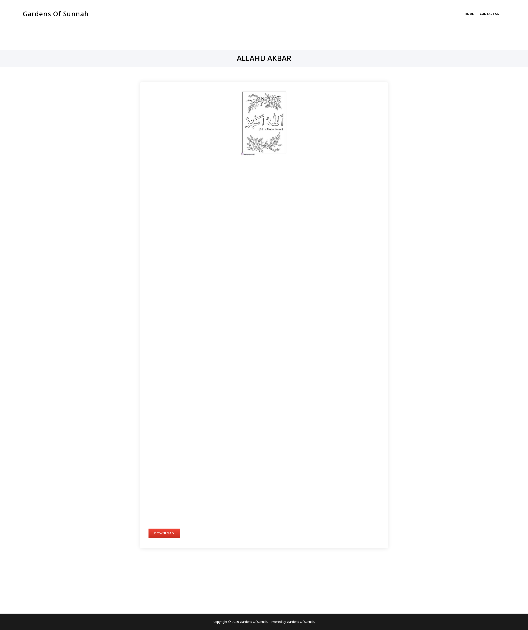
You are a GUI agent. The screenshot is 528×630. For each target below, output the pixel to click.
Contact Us (489, 14)
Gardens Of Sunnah (56, 13)
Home (469, 14)
